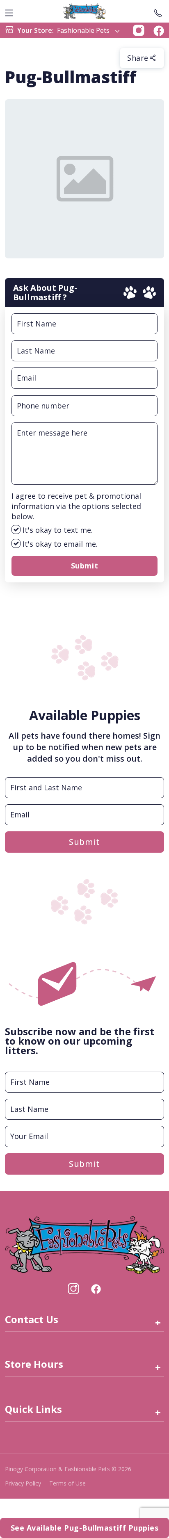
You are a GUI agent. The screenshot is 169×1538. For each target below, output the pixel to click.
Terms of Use (67, 1483)
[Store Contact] (158, 11)
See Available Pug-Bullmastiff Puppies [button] (85, 1528)
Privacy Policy (23, 1483)
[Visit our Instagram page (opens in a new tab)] (73, 1288)
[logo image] (84, 11)
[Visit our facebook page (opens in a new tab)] (95, 1288)
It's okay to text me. (57, 530)
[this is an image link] (84, 1243)
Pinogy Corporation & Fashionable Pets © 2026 (68, 1469)
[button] (138, 29)
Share (137, 58)
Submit (84, 565)
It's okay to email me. (59, 544)
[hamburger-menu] (9, 11)
